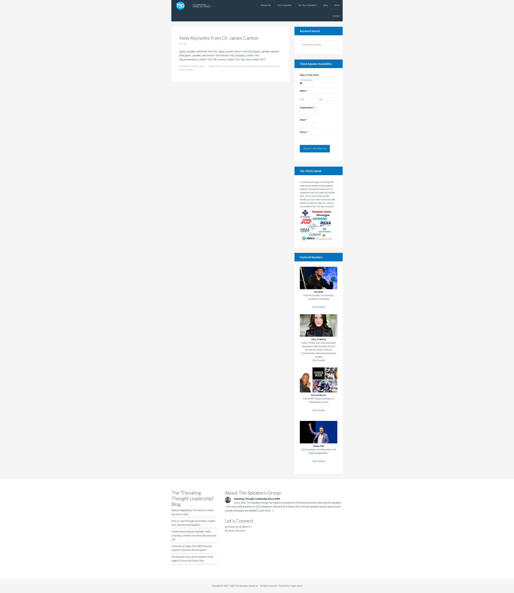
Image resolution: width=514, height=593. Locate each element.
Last (321, 100)
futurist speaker (186, 69)
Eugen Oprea (296, 586)
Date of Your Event (309, 75)
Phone (304, 132)
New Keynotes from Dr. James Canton (218, 38)
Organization (307, 107)
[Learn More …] (265, 510)
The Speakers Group (192, 5)
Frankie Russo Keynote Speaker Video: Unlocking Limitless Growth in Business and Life (193, 535)
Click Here (240, 530)
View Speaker (318, 307)
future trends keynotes (268, 66)
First (302, 100)
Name (304, 91)
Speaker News (198, 66)
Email (303, 120)
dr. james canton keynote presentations (239, 66)
